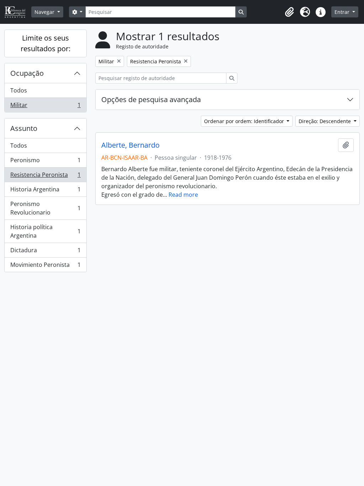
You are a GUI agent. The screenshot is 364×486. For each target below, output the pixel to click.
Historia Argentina (45, 191)
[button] (289, 12)
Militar (45, 106)
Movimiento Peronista (45, 266)
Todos (18, 90)
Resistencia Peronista (45, 176)
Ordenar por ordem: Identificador (244, 121)
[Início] (17, 12)
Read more (183, 195)
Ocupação (27, 73)
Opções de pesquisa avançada (151, 99)
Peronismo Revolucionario (45, 208)
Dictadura (45, 252)
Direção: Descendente (325, 121)
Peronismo (45, 162)
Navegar (45, 12)
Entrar (342, 12)
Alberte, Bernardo (130, 145)
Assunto (23, 128)
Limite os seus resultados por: (45, 43)
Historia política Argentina (45, 231)
